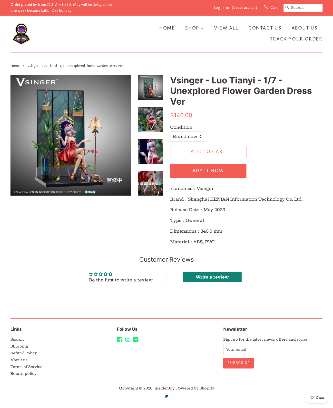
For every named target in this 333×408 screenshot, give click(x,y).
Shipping (19, 346)
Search (17, 339)
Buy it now (208, 171)
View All (226, 28)
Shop (193, 28)
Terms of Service (26, 367)
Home (167, 28)
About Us (305, 28)
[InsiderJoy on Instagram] (127, 340)
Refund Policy (23, 353)
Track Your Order (296, 39)
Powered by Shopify (195, 388)
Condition (181, 127)
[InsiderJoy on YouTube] (135, 340)
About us (19, 360)
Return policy (23, 373)
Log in (219, 7)
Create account (244, 7)
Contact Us (265, 28)
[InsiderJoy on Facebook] (120, 340)
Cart (274, 7)
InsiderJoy (164, 388)
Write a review (212, 277)
